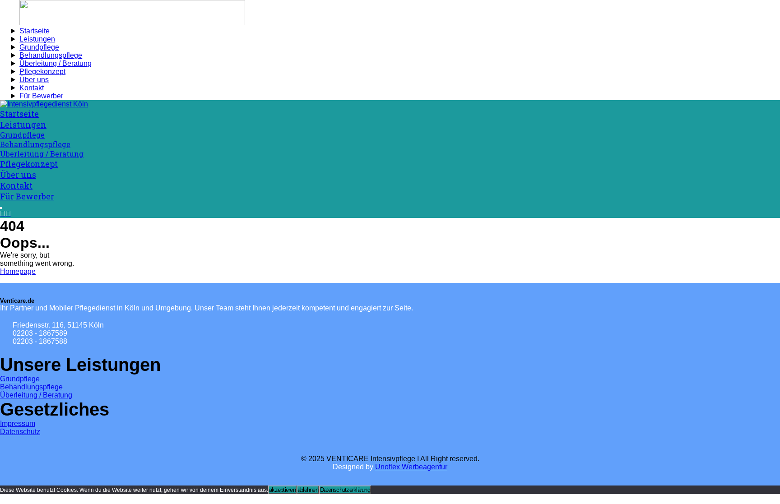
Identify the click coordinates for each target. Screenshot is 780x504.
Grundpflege (20, 379)
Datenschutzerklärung (345, 489)
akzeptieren (282, 489)
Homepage (18, 271)
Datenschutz (20, 431)
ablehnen (307, 489)
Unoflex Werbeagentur (411, 467)
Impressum (17, 423)
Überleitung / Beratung (36, 395)
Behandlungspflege (31, 387)
